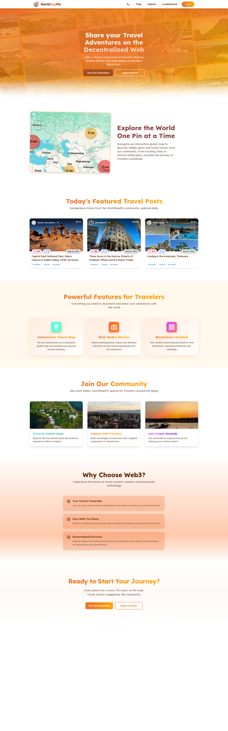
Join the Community (98, 72)
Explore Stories (130, 72)
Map (138, 4)
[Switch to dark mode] (128, 4)
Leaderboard (169, 4)
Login (188, 4)
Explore (152, 4)
